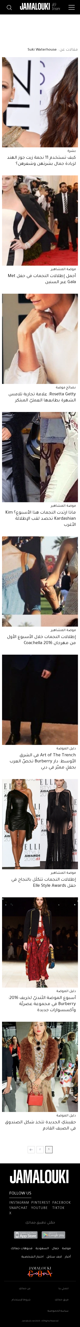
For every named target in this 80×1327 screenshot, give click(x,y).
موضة (66, 1248)
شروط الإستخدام (21, 1300)
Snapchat (18, 1208)
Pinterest (40, 1203)
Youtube (39, 1208)
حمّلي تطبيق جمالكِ (40, 1223)
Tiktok (58, 1208)
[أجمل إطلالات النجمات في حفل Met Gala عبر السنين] (40, 220)
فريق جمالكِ (62, 1300)
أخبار (68, 1257)
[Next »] (31, 1149)
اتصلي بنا (63, 1289)
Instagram (19, 1203)
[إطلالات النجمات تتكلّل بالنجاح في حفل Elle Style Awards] (40, 824)
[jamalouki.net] (40, 6)
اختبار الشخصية (32, 1257)
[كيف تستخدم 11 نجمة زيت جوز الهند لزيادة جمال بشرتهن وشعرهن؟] (40, 102)
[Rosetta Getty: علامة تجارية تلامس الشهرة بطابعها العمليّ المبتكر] (40, 339)
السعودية (42, 1248)
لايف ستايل (54, 1257)
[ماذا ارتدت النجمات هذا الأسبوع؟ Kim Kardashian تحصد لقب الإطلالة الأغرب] (40, 457)
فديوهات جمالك (21, 1248)
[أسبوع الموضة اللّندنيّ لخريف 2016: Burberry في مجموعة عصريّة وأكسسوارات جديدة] (40, 942)
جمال (55, 1248)
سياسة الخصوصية (58, 1311)
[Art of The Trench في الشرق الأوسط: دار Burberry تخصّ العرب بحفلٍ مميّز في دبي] (40, 700)
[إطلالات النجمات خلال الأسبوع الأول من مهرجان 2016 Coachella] (40, 581)
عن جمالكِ (25, 1289)
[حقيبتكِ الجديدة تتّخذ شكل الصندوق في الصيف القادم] (40, 1067)
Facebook (61, 1203)
